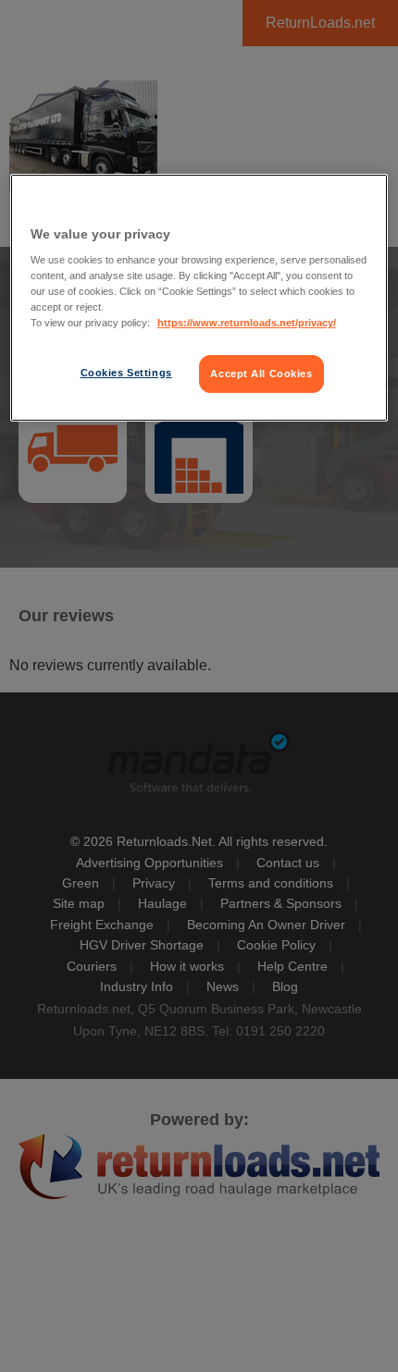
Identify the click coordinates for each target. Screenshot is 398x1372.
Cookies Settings (126, 372)
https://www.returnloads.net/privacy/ (246, 322)
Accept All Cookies (261, 373)
